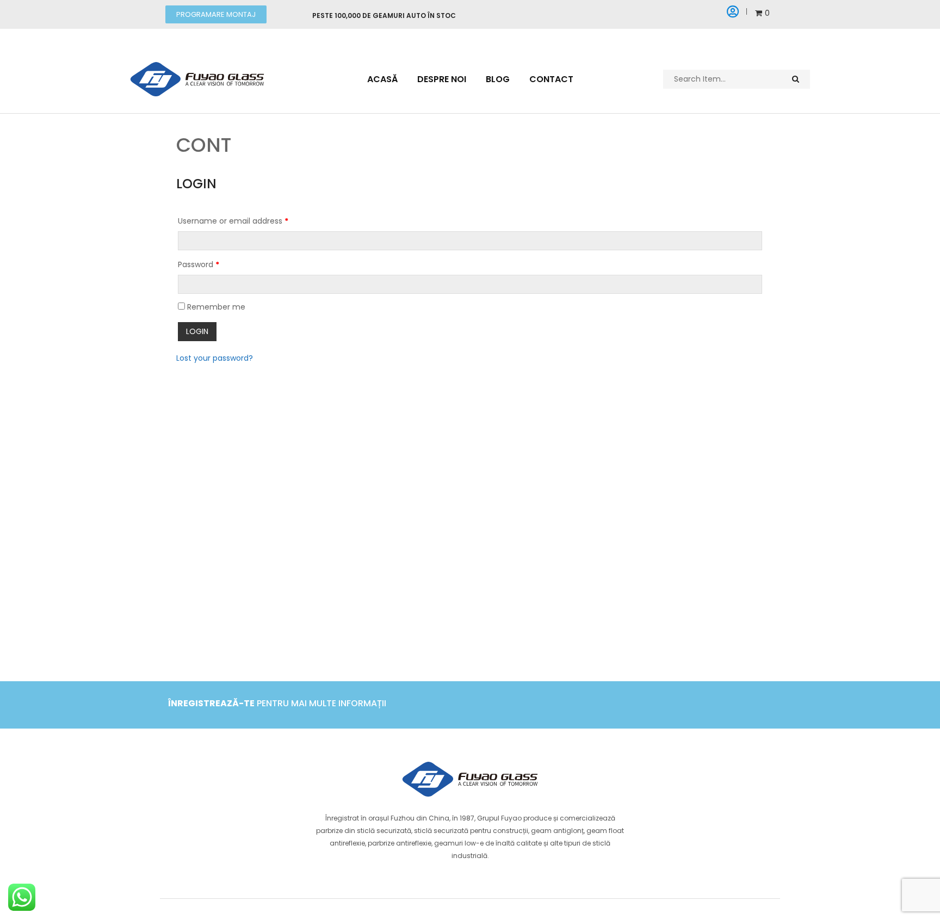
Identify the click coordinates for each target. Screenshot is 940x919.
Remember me (215, 306)
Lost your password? (214, 358)
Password (198, 264)
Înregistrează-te (211, 703)
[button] (216, 14)
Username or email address (233, 220)
